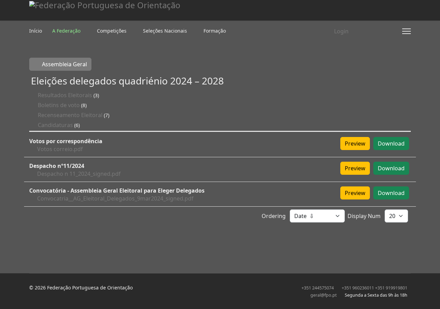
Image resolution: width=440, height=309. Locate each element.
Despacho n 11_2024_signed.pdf (79, 174)
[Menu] (406, 31)
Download (391, 143)
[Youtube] (382, 31)
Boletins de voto (59, 105)
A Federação (66, 30)
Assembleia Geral (64, 64)
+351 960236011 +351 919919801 (374, 288)
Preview (355, 143)
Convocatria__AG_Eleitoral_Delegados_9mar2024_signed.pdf (115, 198)
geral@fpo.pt (323, 295)
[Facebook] (371, 31)
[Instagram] (393, 31)
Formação (215, 30)
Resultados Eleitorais (65, 95)
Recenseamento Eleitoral (70, 115)
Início (35, 30)
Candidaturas (55, 125)
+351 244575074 (317, 288)
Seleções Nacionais (165, 30)
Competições (111, 30)
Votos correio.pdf (60, 149)
